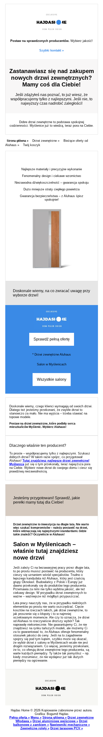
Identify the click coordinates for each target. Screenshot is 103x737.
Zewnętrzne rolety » (34, 728)
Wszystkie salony (51, 379)
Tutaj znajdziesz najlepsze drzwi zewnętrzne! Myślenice (49, 462)
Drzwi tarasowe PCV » (66, 728)
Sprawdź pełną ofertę (52, 339)
